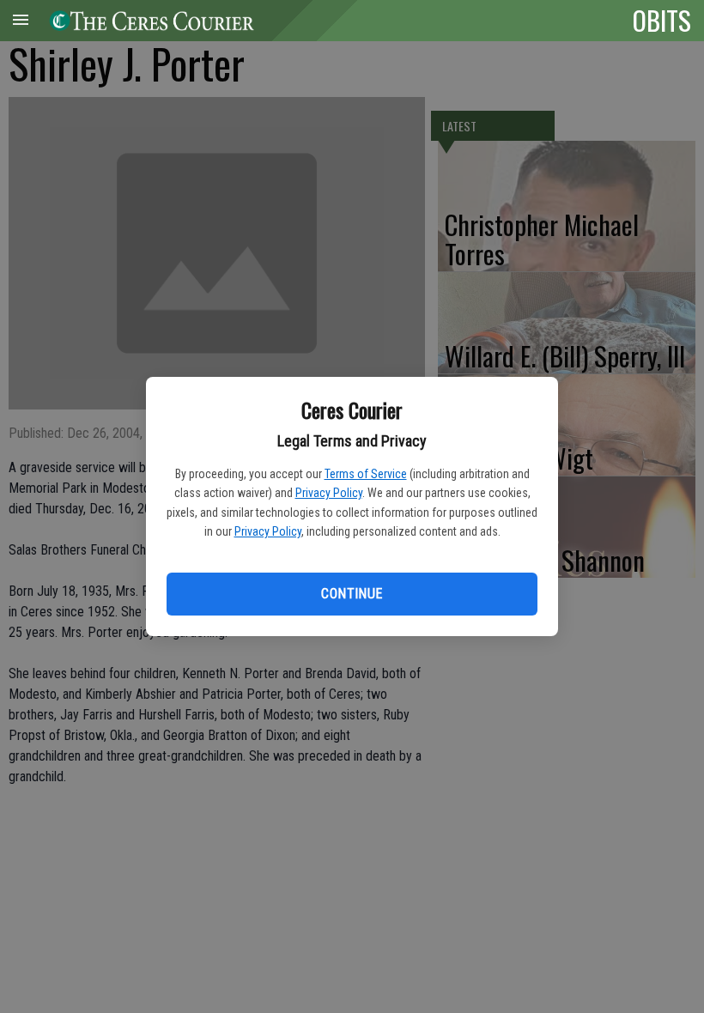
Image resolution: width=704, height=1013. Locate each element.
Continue (351, 593)
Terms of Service (366, 474)
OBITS (662, 19)
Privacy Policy (328, 493)
